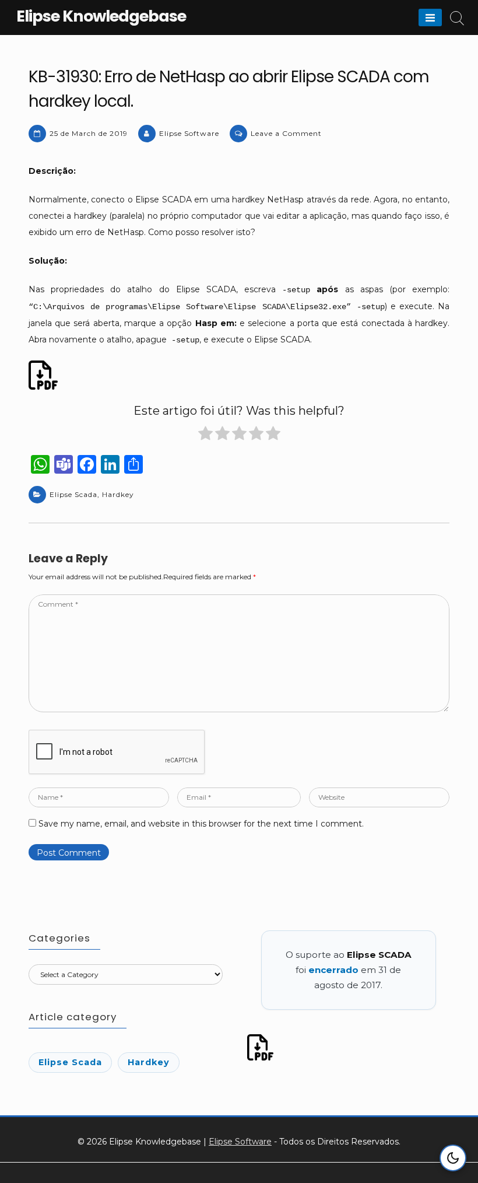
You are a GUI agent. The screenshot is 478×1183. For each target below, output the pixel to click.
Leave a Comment (286, 133)
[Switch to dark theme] (453, 1157)
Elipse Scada (73, 494)
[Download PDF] (45, 375)
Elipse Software (189, 133)
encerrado (333, 969)
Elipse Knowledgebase (101, 16)
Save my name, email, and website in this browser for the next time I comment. (201, 823)
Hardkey (118, 494)
